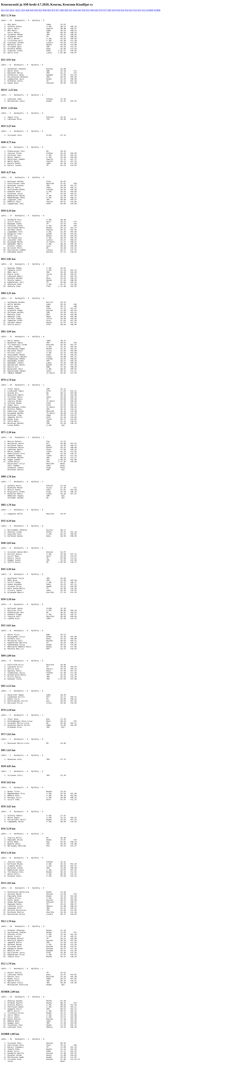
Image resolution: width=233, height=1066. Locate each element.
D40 (75, 10)
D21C (18, 10)
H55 (40, 10)
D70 (101, 10)
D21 (7, 10)
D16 (127, 10)
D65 (96, 10)
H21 (3, 10)
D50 (83, 10)
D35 (71, 10)
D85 (109, 10)
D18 (118, 10)
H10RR (149, 10)
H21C (12, 10)
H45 (32, 10)
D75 (105, 10)
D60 (92, 10)
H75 (58, 10)
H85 (66, 10)
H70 (53, 10)
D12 (144, 10)
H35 (23, 10)
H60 (45, 10)
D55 (88, 10)
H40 (27, 10)
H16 (122, 10)
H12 (140, 10)
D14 (135, 10)
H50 (36, 10)
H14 (131, 10)
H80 (62, 10)
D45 (79, 10)
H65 (49, 10)
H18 (114, 10)
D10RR (157, 10)
